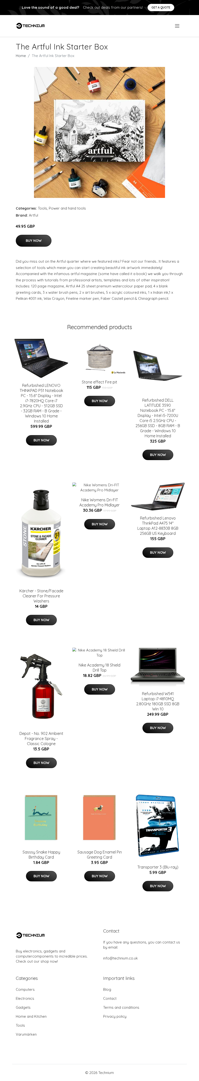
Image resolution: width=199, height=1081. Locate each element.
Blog (107, 989)
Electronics (25, 998)
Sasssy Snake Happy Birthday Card (41, 855)
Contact (109, 998)
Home (21, 55)
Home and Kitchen (31, 1016)
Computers (25, 989)
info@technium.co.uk (120, 958)
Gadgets (23, 1007)
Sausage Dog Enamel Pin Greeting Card (99, 855)
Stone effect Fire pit (99, 382)
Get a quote (160, 7)
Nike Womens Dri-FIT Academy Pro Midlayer (99, 502)
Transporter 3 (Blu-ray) (157, 867)
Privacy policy (114, 1016)
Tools (42, 208)
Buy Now (33, 240)
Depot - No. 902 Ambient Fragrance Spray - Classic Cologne (41, 738)
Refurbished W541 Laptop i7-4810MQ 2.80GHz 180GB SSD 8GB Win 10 (157, 701)
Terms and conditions (121, 1007)
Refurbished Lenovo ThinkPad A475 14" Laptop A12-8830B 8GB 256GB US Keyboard (157, 526)
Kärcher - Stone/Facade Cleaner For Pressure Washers (41, 595)
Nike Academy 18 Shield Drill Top (99, 668)
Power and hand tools (67, 208)
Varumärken (26, 1034)
